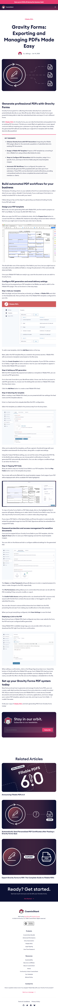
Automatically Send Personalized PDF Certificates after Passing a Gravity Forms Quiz (28, 833)
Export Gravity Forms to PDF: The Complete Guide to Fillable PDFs (28, 878)
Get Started (28, 899)
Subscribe (47, 730)
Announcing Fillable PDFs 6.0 (13, 795)
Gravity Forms (36, 916)
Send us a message (28, 992)
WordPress (27, 916)
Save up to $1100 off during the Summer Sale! (29, 2)
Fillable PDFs (29, 19)
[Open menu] (55, 7)
